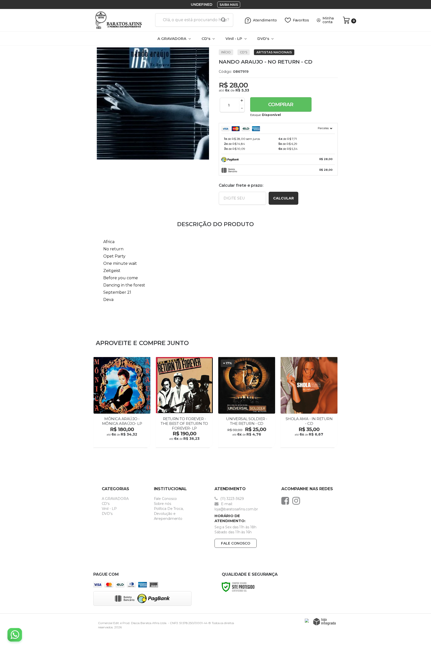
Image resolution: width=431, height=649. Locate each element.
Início (226, 52)
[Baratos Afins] (122, 20)
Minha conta (328, 20)
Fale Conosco (165, 498)
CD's (243, 52)
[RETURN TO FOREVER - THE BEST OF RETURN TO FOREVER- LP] (184, 403)
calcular (283, 198)
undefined (201, 4)
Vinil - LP (109, 508)
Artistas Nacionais (274, 52)
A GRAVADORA (115, 498)
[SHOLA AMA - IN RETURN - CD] (309, 403)
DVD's (107, 513)
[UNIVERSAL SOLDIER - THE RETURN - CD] (246, 403)
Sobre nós (162, 503)
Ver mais (122, 442)
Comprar (280, 104)
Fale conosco (235, 543)
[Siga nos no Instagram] (297, 500)
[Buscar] (221, 20)
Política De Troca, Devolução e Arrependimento (169, 513)
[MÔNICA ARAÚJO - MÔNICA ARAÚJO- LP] (122, 403)
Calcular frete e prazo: (241, 185)
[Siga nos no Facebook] (286, 500)
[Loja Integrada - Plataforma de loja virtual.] (324, 621)
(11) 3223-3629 (231, 498)
